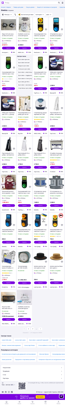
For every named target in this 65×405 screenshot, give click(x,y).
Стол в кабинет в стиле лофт (46, 345)
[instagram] (9, 392)
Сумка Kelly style (6, 340)
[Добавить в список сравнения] (14, 26)
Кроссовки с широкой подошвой (38, 340)
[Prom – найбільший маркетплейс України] (2, 2)
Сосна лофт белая (29, 345)
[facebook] (6, 392)
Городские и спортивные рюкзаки (25, 359)
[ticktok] (12, 392)
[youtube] (3, 392)
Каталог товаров (6, 7)
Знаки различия (6, 359)
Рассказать (40, 397)
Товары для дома (18, 7)
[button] (8, 48)
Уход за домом (30, 7)
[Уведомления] (62, 2)
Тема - (6, 385)
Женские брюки (44, 354)
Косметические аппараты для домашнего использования (19, 354)
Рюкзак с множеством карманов (11, 345)
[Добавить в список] (14, 29)
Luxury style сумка (20, 340)
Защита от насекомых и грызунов (47, 7)
